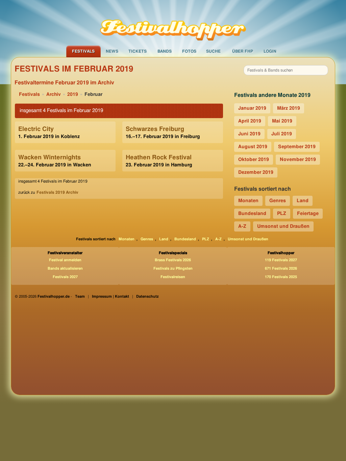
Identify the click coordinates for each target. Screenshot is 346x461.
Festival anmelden (65, 260)
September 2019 (297, 146)
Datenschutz (147, 296)
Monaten (248, 200)
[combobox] (286, 70)
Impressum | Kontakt (110, 296)
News (112, 51)
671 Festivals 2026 (281, 268)
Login (270, 51)
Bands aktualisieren (65, 268)
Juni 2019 (249, 134)
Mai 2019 (282, 121)
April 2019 (249, 121)
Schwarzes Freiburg (155, 129)
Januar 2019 (252, 108)
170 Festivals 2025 (281, 277)
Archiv (53, 94)
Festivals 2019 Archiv (57, 192)
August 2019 (252, 146)
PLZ (281, 213)
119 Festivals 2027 (281, 260)
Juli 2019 (281, 134)
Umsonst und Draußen (283, 226)
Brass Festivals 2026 (173, 260)
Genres (277, 200)
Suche (213, 51)
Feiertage (308, 213)
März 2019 (288, 108)
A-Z (242, 226)
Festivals (83, 51)
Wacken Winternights (49, 158)
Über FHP (242, 51)
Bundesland (252, 213)
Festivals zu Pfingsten (173, 268)
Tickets (137, 51)
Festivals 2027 (65, 277)
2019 (72, 94)
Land (302, 200)
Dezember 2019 (255, 172)
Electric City (36, 129)
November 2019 (298, 159)
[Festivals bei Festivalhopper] (173, 23)
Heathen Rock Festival (159, 158)
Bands (164, 51)
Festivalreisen (172, 277)
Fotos (189, 51)
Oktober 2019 (253, 159)
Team (80, 296)
